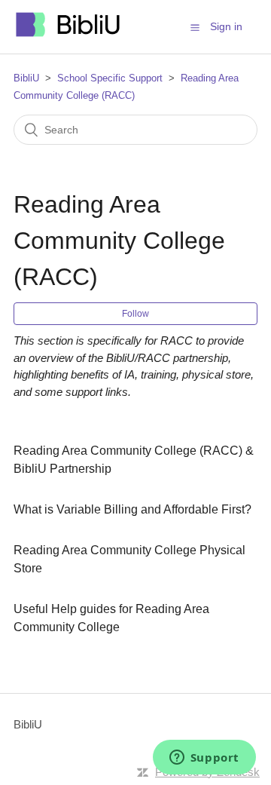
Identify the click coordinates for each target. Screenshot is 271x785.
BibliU (26, 78)
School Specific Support (110, 78)
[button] (194, 27)
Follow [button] (135, 313)
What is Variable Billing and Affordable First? (132, 509)
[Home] (68, 34)
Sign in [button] (226, 26)
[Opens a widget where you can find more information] (204, 758)
